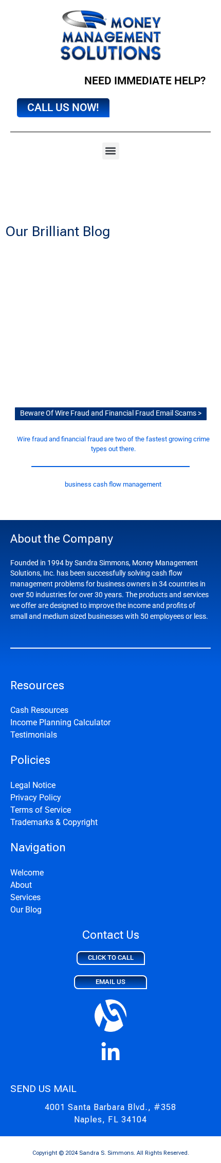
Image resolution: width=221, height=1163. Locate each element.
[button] (110, 150)
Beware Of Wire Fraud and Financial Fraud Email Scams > (110, 413)
